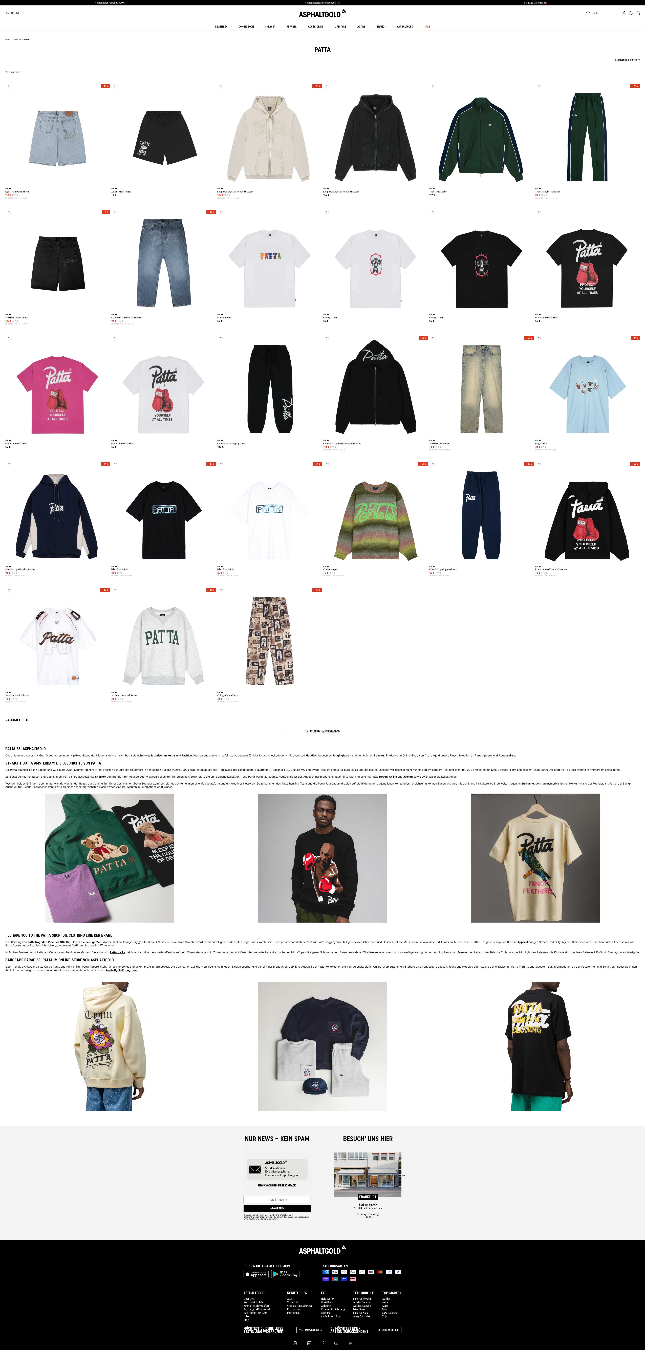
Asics (385, 1302)
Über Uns (249, 1298)
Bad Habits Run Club (255, 1312)
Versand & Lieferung (333, 1309)
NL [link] (17, 13)
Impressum (293, 1312)
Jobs (246, 1316)
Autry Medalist (361, 1316)
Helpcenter (327, 1298)
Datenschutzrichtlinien (261, 1216)
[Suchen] (587, 13)
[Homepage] (322, 1249)
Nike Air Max (360, 1312)
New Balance (389, 1312)
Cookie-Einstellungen (300, 1305)
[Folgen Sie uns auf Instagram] (295, 1343)
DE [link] (12, 13)
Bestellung (327, 1302)
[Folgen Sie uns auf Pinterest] (350, 1343)
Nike (384, 1309)
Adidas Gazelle (362, 1305)
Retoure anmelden (388, 1330)
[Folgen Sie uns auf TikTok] (309, 1343)
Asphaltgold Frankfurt (256, 1305)
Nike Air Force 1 (362, 1298)
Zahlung (326, 1305)
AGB (290, 1298)
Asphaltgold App (330, 1316)
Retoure (325, 1312)
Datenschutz (294, 1309)
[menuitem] (23, 59)
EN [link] (7, 13)
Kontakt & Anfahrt (254, 1302)
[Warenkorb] (638, 13)
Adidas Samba (361, 1302)
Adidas (386, 1298)
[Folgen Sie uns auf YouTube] (336, 1343)
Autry (385, 1305)
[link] (322, 13)
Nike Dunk (359, 1309)
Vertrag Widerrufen (310, 1330)
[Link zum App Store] (256, 1274)
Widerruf (292, 1302)
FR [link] (23, 13)
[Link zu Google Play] (285, 1274)
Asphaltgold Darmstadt (257, 1309)
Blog (246, 1319)
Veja (384, 1316)
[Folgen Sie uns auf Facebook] (323, 1343)
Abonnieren (277, 1208)
